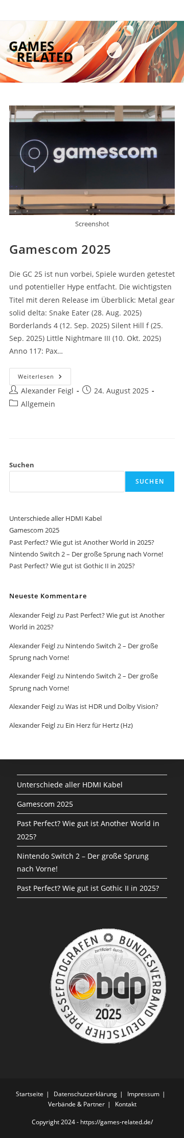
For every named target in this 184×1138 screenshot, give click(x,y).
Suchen (21, 464)
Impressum (143, 1094)
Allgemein (38, 404)
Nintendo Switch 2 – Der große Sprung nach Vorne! (86, 554)
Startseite (29, 1094)
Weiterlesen (44, 378)
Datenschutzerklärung (85, 1094)
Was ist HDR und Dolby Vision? (111, 706)
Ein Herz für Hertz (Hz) (99, 725)
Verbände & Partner (76, 1104)
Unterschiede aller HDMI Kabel (55, 518)
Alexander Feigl (47, 390)
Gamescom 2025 (60, 249)
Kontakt (125, 1104)
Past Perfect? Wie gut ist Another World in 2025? (81, 542)
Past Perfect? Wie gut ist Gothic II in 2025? (72, 565)
